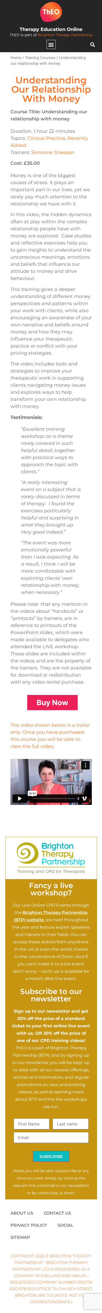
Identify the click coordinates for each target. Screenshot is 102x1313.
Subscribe (51, 1156)
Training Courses (40, 57)
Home (15, 57)
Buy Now (52, 702)
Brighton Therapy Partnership (65, 35)
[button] (51, 44)
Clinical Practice (46, 138)
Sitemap (20, 1237)
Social (65, 1225)
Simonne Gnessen (52, 152)
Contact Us (57, 1213)
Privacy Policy (28, 1225)
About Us (21, 1213)
